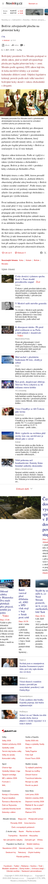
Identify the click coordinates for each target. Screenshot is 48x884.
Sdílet (16, 45)
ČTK (3, 36)
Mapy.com (22, 819)
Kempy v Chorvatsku (10, 794)
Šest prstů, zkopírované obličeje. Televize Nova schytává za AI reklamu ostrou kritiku (30, 384)
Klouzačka (33, 836)
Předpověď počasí (35, 819)
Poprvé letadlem (8, 798)
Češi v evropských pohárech (23, 827)
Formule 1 (6, 782)
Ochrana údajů (38, 868)
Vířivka (40, 840)
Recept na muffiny (32, 771)
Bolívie (36, 260)
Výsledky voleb (8, 748)
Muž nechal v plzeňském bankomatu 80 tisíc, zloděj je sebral (28, 359)
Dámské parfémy (26, 848)
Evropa (17, 307)
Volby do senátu (8, 755)
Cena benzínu (30, 823)
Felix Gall (29, 755)
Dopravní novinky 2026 (34, 802)
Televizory (22, 852)
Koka (21, 260)
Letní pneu (39, 848)
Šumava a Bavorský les (11, 802)
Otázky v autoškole (33, 809)
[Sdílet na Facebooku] (41, 252)
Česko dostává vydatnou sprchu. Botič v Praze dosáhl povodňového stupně (30, 279)
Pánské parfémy (23, 857)
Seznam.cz (33, 4)
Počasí (17, 285)
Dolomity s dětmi (8, 812)
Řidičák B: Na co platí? (34, 805)
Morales (5, 264)
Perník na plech (31, 785)
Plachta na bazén (33, 831)
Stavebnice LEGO (9, 848)
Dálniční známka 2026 (34, 798)
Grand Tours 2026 (32, 758)
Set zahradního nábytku (13, 840)
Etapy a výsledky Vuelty (34, 744)
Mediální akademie (10, 868)
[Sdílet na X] (45, 252)
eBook (7, 45)
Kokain (28, 260)
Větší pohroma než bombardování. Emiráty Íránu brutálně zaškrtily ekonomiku (29, 463)
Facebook (8, 866)
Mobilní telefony (33, 844)
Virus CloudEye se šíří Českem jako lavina (29, 410)
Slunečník (23, 836)
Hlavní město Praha (22, 339)
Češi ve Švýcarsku (9, 805)
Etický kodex (25, 868)
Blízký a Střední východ (23, 469)
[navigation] (3, 4)
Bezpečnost (19, 415)
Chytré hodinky (34, 852)
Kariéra (33, 866)
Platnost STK (30, 812)
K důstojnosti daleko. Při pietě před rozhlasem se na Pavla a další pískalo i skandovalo (29, 330)
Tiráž (40, 866)
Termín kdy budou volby (11, 751)
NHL (4, 785)
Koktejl (17, 442)
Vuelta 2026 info (31, 741)
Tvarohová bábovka (33, 778)
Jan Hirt (28, 748)
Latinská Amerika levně (11, 809)
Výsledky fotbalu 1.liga (11, 771)
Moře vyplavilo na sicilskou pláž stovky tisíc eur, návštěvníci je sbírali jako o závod (30, 436)
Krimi (17, 366)
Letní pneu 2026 (32, 794)
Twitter (16, 866)
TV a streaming (20, 391)
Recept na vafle (31, 782)
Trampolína (12, 836)
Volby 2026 (6, 741)
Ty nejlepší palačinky (33, 767)
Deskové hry (11, 852)
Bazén (21, 831)
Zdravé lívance (31, 775)
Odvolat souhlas (13, 871)
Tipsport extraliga (9, 775)
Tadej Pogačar (31, 751)
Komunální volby (8, 758)
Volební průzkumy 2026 (11, 744)
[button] (24, 102)
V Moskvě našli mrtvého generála (30, 303)
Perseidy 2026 (16, 823)
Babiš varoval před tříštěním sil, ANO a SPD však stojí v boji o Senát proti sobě (24, 603)
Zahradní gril (30, 840)
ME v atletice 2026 (9, 778)
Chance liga (7, 767)
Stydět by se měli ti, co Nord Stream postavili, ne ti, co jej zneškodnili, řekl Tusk (41, 601)
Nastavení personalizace (32, 871)
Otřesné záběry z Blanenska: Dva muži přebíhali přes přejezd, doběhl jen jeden (7, 602)
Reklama (24, 866)
